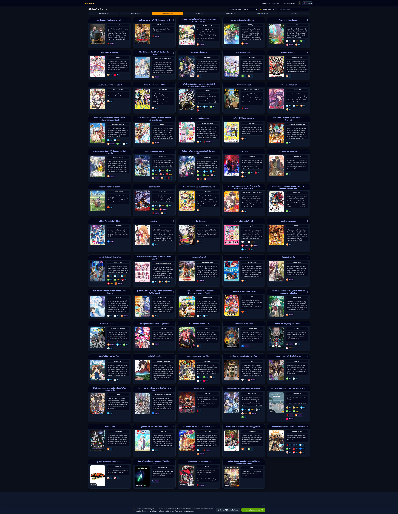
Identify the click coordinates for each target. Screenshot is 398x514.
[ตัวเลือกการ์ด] (128, 20)
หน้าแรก (264, 3)
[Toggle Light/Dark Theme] (299, 3)
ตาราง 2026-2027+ (274, 3)
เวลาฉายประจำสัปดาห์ (289, 3)
